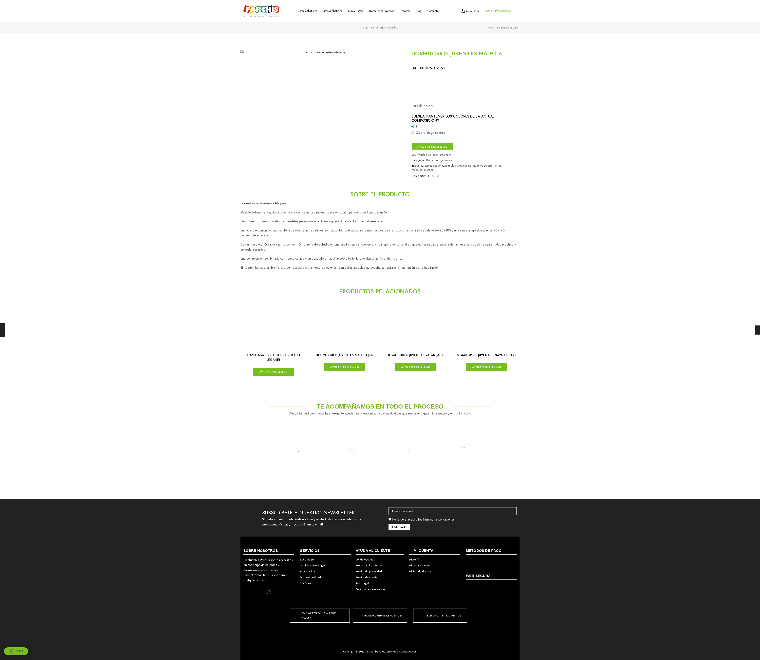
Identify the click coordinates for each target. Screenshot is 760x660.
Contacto (433, 11)
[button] (16, 651)
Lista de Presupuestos (498, 11)
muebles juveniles (422, 170)
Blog (418, 11)
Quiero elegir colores (430, 133)
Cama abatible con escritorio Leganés (273, 357)
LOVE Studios (409, 651)
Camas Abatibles (307, 11)
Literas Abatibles (332, 11)
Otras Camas (355, 11)
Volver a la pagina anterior (504, 27)
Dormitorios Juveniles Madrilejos (344, 355)
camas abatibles (434, 166)
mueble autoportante (458, 166)
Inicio (365, 27)
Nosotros (405, 11)
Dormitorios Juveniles (381, 11)
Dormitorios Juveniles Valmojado (415, 355)
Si (417, 127)
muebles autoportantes (487, 166)
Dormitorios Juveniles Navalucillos (486, 355)
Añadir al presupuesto (432, 147)
